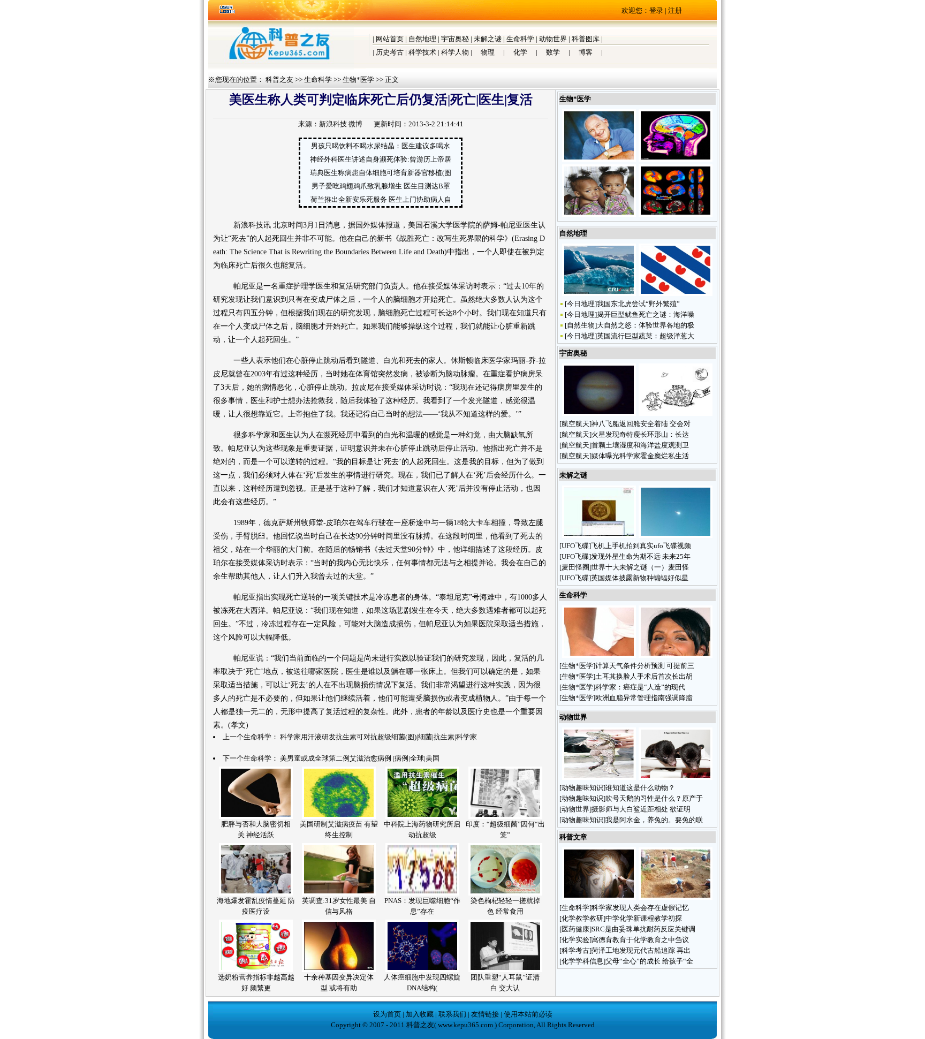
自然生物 (581, 325)
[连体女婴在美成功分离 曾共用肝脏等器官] (599, 214)
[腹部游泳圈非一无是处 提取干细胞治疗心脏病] (599, 655)
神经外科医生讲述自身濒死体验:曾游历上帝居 (380, 159)
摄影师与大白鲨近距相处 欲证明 (641, 809)
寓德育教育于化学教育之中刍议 (640, 940)
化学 (520, 52)
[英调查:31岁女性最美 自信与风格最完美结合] (339, 893)
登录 (656, 10)
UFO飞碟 (575, 546)
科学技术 (422, 52)
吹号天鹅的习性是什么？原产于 (654, 798)
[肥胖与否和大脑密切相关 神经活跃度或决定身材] (256, 817)
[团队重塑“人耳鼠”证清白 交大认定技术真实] (505, 970)
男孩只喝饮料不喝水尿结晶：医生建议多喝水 (380, 146)
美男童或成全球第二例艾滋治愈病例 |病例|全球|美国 (359, 758)
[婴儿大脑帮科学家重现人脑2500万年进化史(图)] (675, 214)
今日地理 (581, 304)
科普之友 (279, 79)
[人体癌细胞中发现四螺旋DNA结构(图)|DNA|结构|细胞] (422, 970)
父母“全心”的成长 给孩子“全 (649, 961)
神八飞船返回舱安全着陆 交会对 (641, 424)
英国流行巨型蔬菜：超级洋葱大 (645, 336)
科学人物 (455, 52)
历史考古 (390, 52)
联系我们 (452, 1014)
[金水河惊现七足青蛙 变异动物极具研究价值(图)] (599, 777)
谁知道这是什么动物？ (641, 788)
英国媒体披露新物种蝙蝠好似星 (639, 578)
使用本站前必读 (528, 1014)
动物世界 (553, 39)
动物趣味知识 (582, 788)
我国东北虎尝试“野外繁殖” (638, 304)
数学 (553, 52)
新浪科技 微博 (340, 124)
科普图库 (586, 39)
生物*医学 (358, 79)
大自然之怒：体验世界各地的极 (645, 325)
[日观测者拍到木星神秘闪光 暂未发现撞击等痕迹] (599, 413)
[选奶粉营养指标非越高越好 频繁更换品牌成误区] (256, 970)
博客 (586, 52)
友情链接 (485, 1014)
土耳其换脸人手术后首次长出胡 (644, 676)
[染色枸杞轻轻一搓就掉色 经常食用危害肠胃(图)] (505, 893)
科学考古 (575, 950)
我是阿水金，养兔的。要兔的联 (654, 820)
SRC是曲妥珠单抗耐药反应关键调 (643, 929)
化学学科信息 (582, 961)
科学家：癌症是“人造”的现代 (640, 687)
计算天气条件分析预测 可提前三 (644, 666)
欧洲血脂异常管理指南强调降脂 (644, 698)
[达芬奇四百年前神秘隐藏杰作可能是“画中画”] (599, 897)
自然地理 (422, 39)
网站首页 (390, 39)
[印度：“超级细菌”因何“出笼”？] (505, 817)
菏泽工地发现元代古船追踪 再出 (641, 950)
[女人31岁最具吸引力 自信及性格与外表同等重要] (675, 655)
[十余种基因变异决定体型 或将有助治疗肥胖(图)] (339, 970)
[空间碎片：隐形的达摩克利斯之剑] (675, 413)
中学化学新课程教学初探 (643, 918)
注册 (675, 10)
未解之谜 (488, 39)
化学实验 (575, 940)
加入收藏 (420, 1014)
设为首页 (387, 1014)
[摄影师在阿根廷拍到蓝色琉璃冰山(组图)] (599, 294)
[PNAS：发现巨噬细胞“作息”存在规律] (422, 893)
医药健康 (575, 929)
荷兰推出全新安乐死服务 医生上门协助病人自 (380, 199)
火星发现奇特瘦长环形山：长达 (640, 434)
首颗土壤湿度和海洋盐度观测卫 (640, 445)
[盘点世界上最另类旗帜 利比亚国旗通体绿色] (675, 294)
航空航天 (575, 424)
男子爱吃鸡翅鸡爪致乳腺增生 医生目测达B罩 (381, 186)
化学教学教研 (582, 918)
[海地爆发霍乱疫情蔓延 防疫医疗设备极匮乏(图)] (256, 893)
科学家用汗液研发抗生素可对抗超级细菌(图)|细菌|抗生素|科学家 (378, 737)
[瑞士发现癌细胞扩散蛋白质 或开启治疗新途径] (675, 159)
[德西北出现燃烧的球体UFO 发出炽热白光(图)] (675, 536)
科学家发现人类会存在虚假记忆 (640, 908)
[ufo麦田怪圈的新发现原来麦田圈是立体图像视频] (599, 536)
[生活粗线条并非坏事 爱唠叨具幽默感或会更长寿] (599, 159)
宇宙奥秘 (455, 39)
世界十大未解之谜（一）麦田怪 (640, 567)
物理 (488, 52)
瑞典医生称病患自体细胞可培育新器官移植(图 (380, 173)
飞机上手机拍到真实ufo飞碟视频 (641, 546)
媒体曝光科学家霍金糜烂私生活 (640, 456)
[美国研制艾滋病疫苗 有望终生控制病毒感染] (339, 817)
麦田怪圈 (575, 567)
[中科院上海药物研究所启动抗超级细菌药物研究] (422, 817)
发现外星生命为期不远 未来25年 (641, 556)
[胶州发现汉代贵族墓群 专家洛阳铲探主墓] (675, 897)
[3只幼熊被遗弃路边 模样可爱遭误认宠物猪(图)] (675, 777)
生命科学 (520, 39)
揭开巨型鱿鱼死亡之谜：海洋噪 (645, 314)
